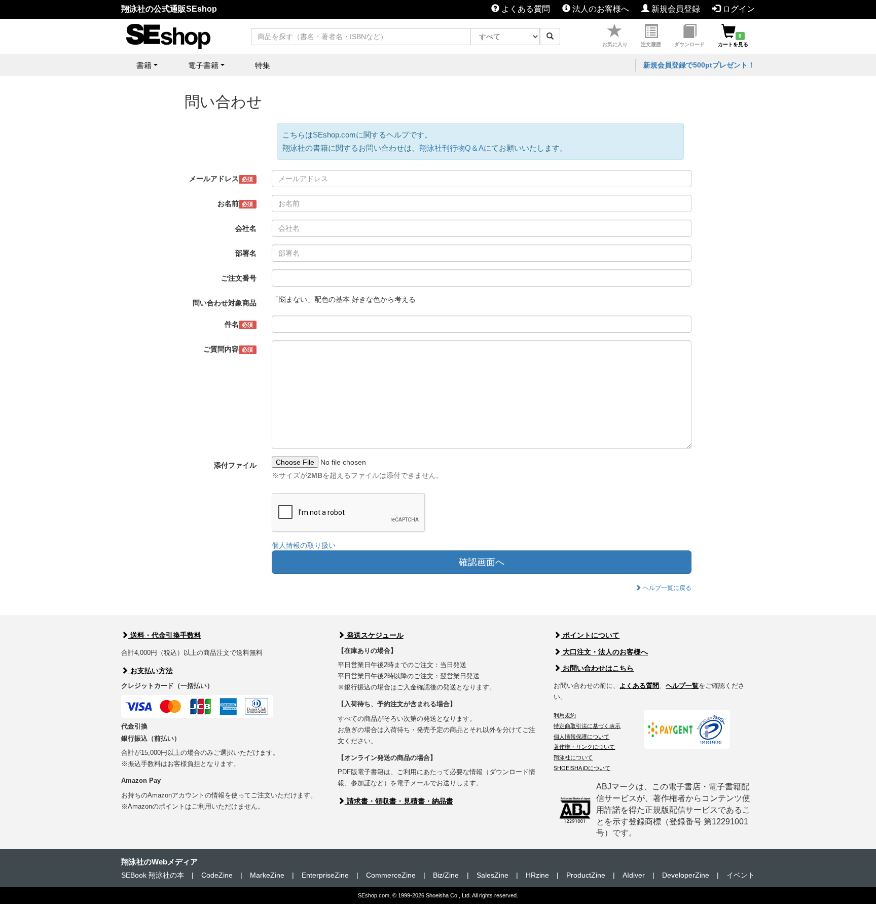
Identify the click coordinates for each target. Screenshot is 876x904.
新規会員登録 (674, 9)
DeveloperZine (685, 875)
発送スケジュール (374, 635)
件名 (239, 324)
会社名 (246, 228)
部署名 (246, 253)
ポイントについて (590, 635)
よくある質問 (524, 9)
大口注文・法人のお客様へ (604, 652)
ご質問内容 (228, 349)
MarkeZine (267, 875)
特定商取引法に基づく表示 (587, 726)
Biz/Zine (446, 875)
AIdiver (634, 875)
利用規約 (565, 715)
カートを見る (733, 40)
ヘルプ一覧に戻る (666, 588)
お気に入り (615, 44)
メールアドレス (221, 179)
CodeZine (217, 875)
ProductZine (585, 875)
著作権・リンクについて (584, 747)
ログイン (737, 9)
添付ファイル (235, 465)
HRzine (537, 875)
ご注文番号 (239, 278)
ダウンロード (689, 44)
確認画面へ (481, 562)
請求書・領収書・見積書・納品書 (399, 801)
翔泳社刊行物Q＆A (451, 148)
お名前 (235, 203)
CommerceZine (391, 875)
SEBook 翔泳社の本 (152, 875)
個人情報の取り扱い (304, 545)
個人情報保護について (581, 737)
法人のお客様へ (599, 9)
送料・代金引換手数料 (164, 635)
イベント (740, 875)
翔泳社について (573, 757)
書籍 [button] (144, 65)
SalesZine (492, 875)
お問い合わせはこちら (597, 668)
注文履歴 (651, 44)
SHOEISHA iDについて (582, 768)
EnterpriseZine (325, 875)
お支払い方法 (150, 671)
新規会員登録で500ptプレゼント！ (699, 65)
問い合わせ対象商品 (225, 303)
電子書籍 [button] (203, 65)
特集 (262, 65)
